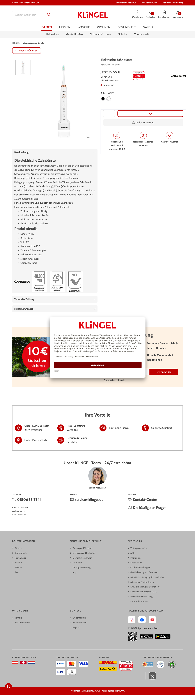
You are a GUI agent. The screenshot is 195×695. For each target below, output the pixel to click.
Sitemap (18, 548)
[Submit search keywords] (49, 14)
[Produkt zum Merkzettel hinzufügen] (150, 113)
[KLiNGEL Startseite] (93, 15)
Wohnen (18, 567)
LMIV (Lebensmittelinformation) (145, 586)
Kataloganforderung (81, 567)
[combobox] (32, 14)
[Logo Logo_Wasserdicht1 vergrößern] (75, 281)
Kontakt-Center (145, 499)
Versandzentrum (22, 622)
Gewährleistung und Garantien (144, 572)
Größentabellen (80, 617)
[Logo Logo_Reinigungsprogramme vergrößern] (57, 281)
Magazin (76, 627)
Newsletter (77, 562)
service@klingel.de (89, 499)
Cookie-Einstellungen (140, 567)
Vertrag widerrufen (138, 548)
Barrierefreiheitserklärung (141, 596)
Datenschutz (136, 562)
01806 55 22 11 (29, 499)
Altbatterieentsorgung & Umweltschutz (148, 577)
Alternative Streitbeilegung (142, 582)
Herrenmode (20, 557)
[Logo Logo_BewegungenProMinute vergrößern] (39, 281)
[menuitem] (46, 27)
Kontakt (18, 617)
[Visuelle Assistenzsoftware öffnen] (150, 675)
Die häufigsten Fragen (150, 507)
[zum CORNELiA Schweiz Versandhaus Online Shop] (23, 662)
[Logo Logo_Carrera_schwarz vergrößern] (178, 76)
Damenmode (21, 553)
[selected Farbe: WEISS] (108, 98)
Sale (16, 572)
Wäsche (18, 562)
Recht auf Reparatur (139, 601)
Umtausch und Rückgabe (84, 553)
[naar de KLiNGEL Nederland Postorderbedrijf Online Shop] (31, 662)
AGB (132, 553)
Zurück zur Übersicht (27, 50)
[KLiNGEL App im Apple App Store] (146, 636)
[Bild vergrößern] (88, 137)
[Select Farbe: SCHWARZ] (103, 98)
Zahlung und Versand (82, 548)
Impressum (135, 557)
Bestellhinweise (79, 622)
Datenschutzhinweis (114, 380)
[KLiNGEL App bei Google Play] (162, 636)
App (74, 572)
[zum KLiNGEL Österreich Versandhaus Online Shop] (15, 662)
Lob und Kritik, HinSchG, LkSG (143, 591)
